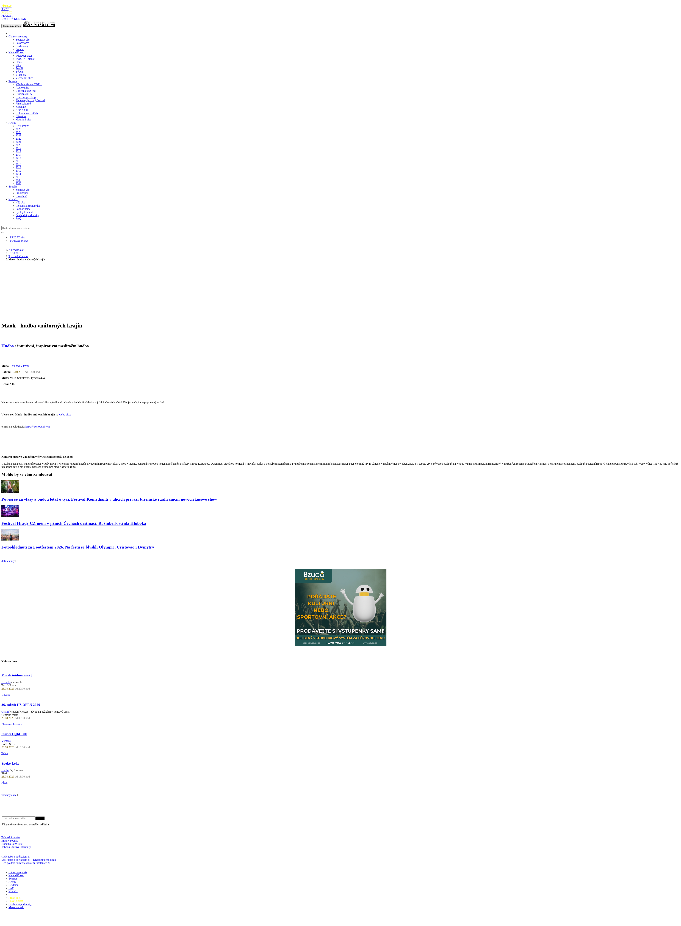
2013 (18, 167)
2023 (18, 135)
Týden (19, 71)
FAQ (18, 218)
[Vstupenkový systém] (340, 644)
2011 (18, 173)
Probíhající (22, 192)
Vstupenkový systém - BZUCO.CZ (21, 922)
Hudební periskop (26, 97)
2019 (18, 148)
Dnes (18, 62)
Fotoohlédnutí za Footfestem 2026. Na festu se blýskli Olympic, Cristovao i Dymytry (77, 547)
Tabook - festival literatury (16, 846)
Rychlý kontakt (24, 212)
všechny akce (8, 795)
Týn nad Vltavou (18, 256)
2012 (18, 170)
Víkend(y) (21, 74)
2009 (18, 180)
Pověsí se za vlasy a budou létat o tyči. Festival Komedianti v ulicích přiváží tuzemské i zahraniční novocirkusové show (109, 499)
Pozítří (19, 68)
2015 (18, 160)
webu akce (65, 414)
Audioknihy (22, 87)
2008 (18, 183)
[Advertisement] (340, 289)
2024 (18, 132)
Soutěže (13, 186)
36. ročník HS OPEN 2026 (20, 705)
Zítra (18, 65)
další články (8, 561)
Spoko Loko (10, 763)
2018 (18, 151)
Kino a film (22, 109)
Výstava (6, 740)
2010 (18, 176)
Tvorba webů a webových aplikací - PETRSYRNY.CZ (59, 919)
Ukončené (21, 196)
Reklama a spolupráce (28, 205)
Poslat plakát (16, 900)
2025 (18, 129)
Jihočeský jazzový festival (30, 100)
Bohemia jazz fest (25, 90)
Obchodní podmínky (27, 215)
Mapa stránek (16, 907)
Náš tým (20, 202)
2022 (18, 138)
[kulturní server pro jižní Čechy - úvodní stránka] (39, 25)
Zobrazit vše (22, 39)
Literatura (21, 116)
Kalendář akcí (16, 52)
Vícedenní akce (24, 77)
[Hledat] (2, 232)
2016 (18, 157)
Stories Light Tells (14, 734)
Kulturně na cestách (27, 113)
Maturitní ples (23, 119)
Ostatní (20, 49)
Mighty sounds (9, 840)
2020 (18, 145)
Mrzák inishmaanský (16, 675)
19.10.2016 (15, 253)
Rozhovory (22, 46)
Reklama (13, 884)
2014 (18, 164)
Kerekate (21, 106)
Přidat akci (14, 897)
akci (24, 55)
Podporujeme (23, 208)
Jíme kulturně (23, 103)
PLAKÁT (7, 14)
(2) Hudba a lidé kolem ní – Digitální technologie (28, 859)
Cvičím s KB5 (24, 93)
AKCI (6, 8)
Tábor (4, 753)
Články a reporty (18, 36)
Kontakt (13, 199)
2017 (18, 154)
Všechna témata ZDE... (29, 84)
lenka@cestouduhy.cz (37, 426)
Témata (13, 81)
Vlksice (5, 694)
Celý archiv (22, 125)
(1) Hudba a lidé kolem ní (15, 856)
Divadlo (5, 682)
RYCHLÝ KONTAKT (14, 18)
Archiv (12, 122)
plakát (25, 58)
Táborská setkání (10, 837)
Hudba (7, 346)
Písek (4, 782)
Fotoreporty (22, 42)
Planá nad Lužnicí (11, 724)
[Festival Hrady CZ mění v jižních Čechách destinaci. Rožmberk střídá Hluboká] (10, 515)
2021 (18, 141)
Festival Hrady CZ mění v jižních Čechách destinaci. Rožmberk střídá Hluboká (73, 523)
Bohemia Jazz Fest (11, 843)
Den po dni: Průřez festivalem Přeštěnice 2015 (27, 862)
